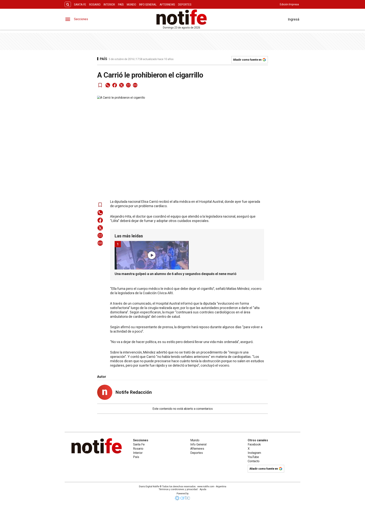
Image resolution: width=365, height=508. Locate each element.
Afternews (167, 4)
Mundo (131, 4)
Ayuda (203, 489)
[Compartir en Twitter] (121, 85)
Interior (109, 4)
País (121, 4)
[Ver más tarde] (100, 85)
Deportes (184, 4)
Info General (148, 4)
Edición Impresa (289, 4)
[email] (128, 85)
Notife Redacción (133, 392)
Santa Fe (80, 4)
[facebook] (114, 85)
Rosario (95, 4)
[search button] (68, 4)
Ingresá (293, 19)
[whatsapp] (108, 85)
